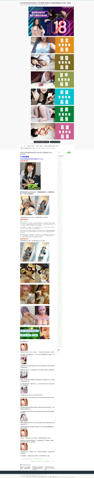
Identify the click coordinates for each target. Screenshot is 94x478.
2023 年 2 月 (59, 223)
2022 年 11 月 (59, 228)
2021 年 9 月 (59, 252)
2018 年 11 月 (59, 310)
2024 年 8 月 (59, 194)
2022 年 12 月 (59, 226)
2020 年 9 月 (59, 272)
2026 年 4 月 (59, 165)
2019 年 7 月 (59, 296)
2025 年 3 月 (59, 182)
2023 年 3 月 (59, 221)
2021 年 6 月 (59, 257)
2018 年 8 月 (59, 315)
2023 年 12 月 (59, 207)
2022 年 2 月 (59, 243)
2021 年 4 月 (59, 260)
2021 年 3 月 (59, 262)
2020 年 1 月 (59, 286)
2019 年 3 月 (59, 303)
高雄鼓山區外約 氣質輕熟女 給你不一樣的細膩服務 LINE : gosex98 (43, 461)
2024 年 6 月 (59, 197)
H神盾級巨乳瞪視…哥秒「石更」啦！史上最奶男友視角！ (49, 468)
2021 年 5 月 (59, 259)
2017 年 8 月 (59, 336)
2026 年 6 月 (59, 161)
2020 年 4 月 (59, 281)
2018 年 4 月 (59, 322)
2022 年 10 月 (59, 230)
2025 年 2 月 (59, 183)
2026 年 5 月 (59, 163)
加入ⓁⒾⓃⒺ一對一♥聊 (55, 141)
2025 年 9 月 (59, 171)
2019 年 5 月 (59, 300)
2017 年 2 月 (59, 346)
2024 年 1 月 (59, 206)
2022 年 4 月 (59, 240)
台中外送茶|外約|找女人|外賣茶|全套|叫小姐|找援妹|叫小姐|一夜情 (45, 3)
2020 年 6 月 (59, 277)
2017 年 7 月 (59, 337)
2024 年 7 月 (59, 195)
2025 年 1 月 (59, 185)
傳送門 (27, 160)
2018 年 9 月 (59, 313)
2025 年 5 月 (59, 178)
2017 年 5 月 (59, 341)
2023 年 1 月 (59, 224)
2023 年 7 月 (59, 214)
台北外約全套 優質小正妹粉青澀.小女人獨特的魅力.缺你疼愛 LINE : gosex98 (33, 458)
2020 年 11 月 (59, 269)
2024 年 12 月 (59, 187)
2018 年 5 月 (59, 320)
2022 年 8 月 (59, 233)
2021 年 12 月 (59, 247)
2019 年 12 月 (59, 288)
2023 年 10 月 (59, 209)
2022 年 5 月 (59, 238)
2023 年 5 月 (59, 218)
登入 (58, 352)
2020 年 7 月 (59, 276)
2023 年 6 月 (59, 216)
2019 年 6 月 (59, 298)
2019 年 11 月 (59, 289)
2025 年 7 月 (59, 175)
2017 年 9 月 (59, 334)
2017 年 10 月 (59, 332)
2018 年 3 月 (59, 324)
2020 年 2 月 (59, 284)
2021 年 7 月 (59, 255)
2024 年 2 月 (59, 204)
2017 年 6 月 (59, 339)
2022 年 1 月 (59, 245)
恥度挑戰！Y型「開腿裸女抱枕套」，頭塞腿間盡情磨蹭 (25, 468)
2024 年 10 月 (59, 190)
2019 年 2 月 (59, 305)
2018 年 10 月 (59, 312)
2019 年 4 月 (59, 301)
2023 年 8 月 (59, 212)
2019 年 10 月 (59, 291)
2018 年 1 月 (59, 327)
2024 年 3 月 (59, 202)
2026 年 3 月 (59, 166)
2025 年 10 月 (59, 170)
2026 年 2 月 (59, 168)
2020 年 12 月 (59, 267)
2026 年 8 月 (59, 158)
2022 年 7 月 (59, 235)
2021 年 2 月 (59, 264)
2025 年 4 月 (59, 180)
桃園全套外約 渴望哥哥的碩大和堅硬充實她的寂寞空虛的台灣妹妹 (37, 468)
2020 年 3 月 (59, 283)
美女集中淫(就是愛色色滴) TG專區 (42, 141)
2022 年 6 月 (59, 236)
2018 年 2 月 (59, 325)
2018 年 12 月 (59, 308)
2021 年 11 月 (59, 248)
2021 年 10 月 (59, 250)
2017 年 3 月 (59, 344)
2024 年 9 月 (59, 192)
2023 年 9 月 (59, 211)
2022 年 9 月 (59, 231)
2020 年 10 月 (59, 271)
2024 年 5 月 (59, 199)
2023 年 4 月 (59, 219)
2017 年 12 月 (59, 329)
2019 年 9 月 (59, 293)
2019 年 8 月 (59, 295)
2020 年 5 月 (59, 279)
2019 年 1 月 (59, 307)
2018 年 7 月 (59, 317)
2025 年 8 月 (59, 173)
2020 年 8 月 (59, 274)
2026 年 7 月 (59, 159)
